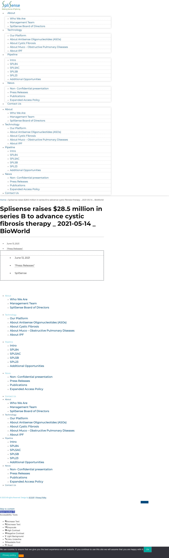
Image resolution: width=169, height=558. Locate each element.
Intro (13, 60)
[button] (7, 512)
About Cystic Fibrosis (23, 43)
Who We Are (17, 18)
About (11, 12)
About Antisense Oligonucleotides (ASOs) (35, 39)
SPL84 (14, 63)
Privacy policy (9, 555)
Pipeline (12, 54)
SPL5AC (14, 67)
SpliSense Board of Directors (27, 26)
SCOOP (32, 498)
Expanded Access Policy (25, 99)
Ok (147, 549)
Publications (17, 96)
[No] (21, 555)
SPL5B (14, 71)
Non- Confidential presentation (29, 88)
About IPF (16, 50)
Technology (14, 29)
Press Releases (19, 92)
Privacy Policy (41, 498)
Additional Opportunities (25, 79)
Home (3, 200)
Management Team (22, 22)
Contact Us (14, 103)
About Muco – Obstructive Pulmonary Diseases (39, 46)
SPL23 (13, 75)
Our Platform (18, 35)
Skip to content (7, 509)
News (10, 82)
